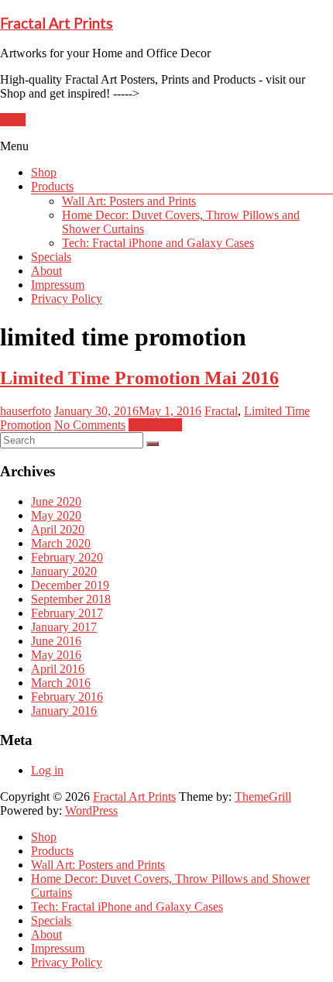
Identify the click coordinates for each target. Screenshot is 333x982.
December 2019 (70, 585)
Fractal (221, 410)
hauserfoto (25, 410)
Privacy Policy (66, 298)
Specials (51, 256)
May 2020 (56, 515)
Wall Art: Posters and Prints (129, 201)
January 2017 (64, 626)
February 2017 (67, 613)
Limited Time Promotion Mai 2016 (139, 378)
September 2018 (71, 599)
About (46, 270)
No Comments (89, 424)
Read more (155, 424)
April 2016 (57, 668)
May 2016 (56, 654)
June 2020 (56, 501)
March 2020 (61, 543)
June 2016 (56, 640)
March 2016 (61, 682)
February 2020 (67, 557)
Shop (13, 119)
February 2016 (67, 696)
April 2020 (57, 529)
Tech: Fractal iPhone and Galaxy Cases (158, 242)
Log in (47, 770)
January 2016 (64, 710)
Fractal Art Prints (56, 23)
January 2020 (64, 571)
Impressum (57, 284)
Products (52, 186)
